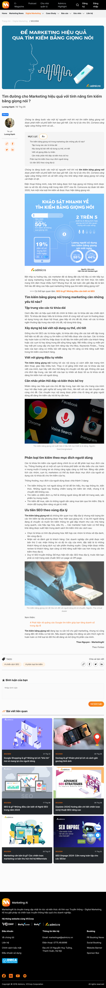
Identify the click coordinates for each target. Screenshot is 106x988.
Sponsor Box (93, 953)
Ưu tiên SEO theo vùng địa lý (42, 163)
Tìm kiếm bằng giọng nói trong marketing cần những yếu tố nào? (57, 142)
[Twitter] (7, 149)
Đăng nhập (95, 5)
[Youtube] (18, 976)
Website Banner (94, 947)
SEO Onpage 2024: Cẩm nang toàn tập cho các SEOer (76, 857)
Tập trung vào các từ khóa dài (44, 145)
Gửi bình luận (96, 704)
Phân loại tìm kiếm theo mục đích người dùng (49, 159)
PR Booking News (95, 937)
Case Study (51, 13)
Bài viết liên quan (17, 711)
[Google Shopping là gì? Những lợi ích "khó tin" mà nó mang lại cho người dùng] (27, 734)
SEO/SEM (35, 21)
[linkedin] (11, 976)
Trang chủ (6, 21)
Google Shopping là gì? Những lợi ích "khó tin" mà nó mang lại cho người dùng (26, 759)
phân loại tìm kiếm (35, 664)
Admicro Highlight (62, 5)
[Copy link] (7, 143)
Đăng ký (85, 5)
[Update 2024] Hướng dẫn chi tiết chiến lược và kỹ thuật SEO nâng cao (77, 808)
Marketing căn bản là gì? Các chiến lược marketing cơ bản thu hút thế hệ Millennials (25, 857)
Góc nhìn (77, 13)
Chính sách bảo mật (11, 947)
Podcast (32, 3)
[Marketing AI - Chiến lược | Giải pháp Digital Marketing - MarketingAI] (6, 5)
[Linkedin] (12, 149)
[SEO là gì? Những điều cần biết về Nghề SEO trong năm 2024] (27, 782)
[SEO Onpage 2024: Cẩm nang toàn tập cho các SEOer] (79, 831)
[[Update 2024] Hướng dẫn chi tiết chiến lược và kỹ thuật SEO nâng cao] (79, 782)
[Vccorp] (9, 924)
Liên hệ (89, 13)
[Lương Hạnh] (9, 123)
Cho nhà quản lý (44, 5)
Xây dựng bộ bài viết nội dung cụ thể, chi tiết (51, 149)
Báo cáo (64, 13)
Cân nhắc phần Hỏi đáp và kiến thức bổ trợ (50, 156)
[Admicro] (53, 924)
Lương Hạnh (8, 107)
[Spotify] (25, 976)
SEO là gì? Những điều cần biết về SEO (75, 291)
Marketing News (16, 13)
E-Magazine (19, 5)
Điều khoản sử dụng (11, 953)
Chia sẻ (5, 114)
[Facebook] (12, 143)
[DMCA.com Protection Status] (16, 960)
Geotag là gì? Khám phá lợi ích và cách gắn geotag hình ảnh (76, 759)
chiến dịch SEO (12, 664)
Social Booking (94, 942)
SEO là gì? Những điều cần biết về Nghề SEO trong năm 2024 (26, 808)
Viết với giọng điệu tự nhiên (43, 152)
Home (4, 13)
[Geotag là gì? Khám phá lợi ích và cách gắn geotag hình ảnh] (79, 734)
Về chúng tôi (8, 937)
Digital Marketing (33, 13)
